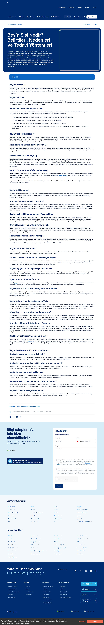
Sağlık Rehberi (55, 16)
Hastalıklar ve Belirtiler (16, 24)
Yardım (87, 7)
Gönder (59, 486)
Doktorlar (21, 16)
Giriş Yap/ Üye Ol (80, 16)
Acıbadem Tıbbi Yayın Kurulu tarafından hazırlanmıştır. (25, 406)
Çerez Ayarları (81, 621)
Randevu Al (93, 16)
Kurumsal (71, 7)
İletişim (80, 7)
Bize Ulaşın (87, 24)
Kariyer (63, 7)
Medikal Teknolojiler (42, 16)
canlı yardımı (34, 462)
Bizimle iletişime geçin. (26, 573)
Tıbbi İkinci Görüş (88, 600)
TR (95, 7)
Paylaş (95, 24)
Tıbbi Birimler (30, 16)
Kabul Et (95, 621)
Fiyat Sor (87, 595)
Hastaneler (11, 16)
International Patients (88, 584)
